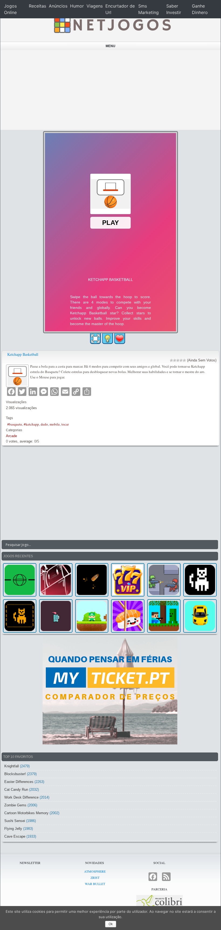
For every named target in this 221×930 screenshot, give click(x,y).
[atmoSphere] (19, 580)
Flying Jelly (13, 829)
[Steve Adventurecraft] (164, 616)
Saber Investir (173, 9)
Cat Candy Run (16, 790)
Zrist (95, 877)
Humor (77, 6)
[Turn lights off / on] (107, 338)
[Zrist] (55, 580)
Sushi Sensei (14, 821)
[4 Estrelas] (181, 360)
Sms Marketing (148, 9)
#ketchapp (31, 424)
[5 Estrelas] (184, 360)
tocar (65, 424)
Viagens (95, 6)
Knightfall (11, 766)
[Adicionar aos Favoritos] (119, 338)
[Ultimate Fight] (164, 580)
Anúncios (58, 6)
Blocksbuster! (15, 774)
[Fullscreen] (95, 338)
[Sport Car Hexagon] (200, 616)
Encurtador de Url (120, 9)
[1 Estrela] (171, 360)
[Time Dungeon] (55, 616)
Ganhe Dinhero (200, 9)
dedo (44, 424)
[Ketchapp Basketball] (18, 375)
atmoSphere (95, 871)
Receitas (37, 6)
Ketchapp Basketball (22, 354)
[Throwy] (92, 616)
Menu (110, 46)
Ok (111, 924)
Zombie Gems (15, 805)
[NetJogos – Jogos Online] (112, 24)
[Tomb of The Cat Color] (200, 580)
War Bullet (95, 884)
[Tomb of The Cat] (19, 616)
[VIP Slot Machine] (127, 580)
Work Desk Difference (21, 797)
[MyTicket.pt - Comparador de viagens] (110, 690)
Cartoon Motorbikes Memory (26, 813)
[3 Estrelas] (177, 360)
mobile (55, 424)
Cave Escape (14, 836)
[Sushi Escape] (127, 616)
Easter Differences (18, 782)
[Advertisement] (110, 90)
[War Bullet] (92, 580)
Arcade (11, 436)
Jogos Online (10, 9)
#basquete (14, 424)
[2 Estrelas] (174, 360)
